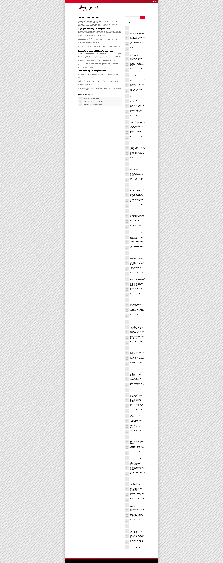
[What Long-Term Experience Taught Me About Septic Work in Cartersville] (127, 206)
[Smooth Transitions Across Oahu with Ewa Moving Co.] (127, 353)
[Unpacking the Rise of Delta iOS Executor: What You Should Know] (127, 258)
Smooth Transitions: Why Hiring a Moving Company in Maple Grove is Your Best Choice (137, 384)
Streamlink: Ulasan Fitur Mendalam (137, 241)
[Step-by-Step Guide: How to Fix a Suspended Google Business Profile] (127, 447)
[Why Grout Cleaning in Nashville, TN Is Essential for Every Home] (127, 289)
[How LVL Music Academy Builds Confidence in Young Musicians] (127, 364)
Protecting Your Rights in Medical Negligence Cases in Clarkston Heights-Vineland (136, 395)
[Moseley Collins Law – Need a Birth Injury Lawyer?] (127, 369)
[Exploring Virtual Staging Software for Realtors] (127, 416)
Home (122, 7)
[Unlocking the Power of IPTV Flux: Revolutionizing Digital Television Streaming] (127, 400)
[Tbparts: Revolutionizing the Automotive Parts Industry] (127, 269)
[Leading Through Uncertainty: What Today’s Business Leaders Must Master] (127, 274)
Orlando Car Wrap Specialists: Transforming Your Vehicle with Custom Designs (136, 531)
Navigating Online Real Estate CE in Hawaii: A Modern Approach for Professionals (137, 374)
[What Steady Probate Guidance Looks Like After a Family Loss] (127, 38)
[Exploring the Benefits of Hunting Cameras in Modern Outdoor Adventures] (127, 442)
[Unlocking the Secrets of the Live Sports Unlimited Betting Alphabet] (127, 458)
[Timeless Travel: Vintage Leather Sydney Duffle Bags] (127, 421)
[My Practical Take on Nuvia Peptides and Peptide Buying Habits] (127, 70)
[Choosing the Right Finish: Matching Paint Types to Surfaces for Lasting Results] (127, 322)
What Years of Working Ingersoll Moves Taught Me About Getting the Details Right (137, 185)
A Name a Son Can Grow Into (136, 220)
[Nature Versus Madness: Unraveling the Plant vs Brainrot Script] (127, 305)
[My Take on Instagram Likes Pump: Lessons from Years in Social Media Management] (127, 138)
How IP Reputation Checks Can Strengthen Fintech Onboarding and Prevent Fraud (137, 153)
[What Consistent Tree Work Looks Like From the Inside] (127, 169)
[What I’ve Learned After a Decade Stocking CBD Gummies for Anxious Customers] (127, 180)
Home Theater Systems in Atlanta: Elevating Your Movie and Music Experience (136, 505)
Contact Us (133, 7)
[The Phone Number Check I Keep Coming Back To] (127, 127)
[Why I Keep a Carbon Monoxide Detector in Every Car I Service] (127, 112)
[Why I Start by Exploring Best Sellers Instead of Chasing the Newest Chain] (127, 216)
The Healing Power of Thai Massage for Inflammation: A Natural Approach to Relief (137, 263)
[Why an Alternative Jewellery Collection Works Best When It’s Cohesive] (127, 174)
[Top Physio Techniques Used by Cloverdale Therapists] (127, 379)
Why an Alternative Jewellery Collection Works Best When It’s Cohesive (136, 174)
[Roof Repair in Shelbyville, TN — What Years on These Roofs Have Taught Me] (127, 195)
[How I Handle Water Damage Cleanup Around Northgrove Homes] (127, 75)
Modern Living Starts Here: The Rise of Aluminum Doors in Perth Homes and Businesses (137, 390)
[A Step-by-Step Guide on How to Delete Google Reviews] (127, 432)
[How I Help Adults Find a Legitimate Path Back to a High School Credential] (127, 28)
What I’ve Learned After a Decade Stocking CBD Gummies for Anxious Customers (137, 179)
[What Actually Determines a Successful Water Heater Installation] (127, 211)
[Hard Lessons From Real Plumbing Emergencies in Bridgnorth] (127, 190)
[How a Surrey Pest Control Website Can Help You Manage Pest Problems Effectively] (127, 468)
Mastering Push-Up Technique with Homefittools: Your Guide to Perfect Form (137, 536)
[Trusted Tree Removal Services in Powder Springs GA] (127, 164)
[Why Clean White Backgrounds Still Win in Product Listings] (127, 106)
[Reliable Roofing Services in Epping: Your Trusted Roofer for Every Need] (127, 343)
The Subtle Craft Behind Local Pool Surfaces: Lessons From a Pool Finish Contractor (137, 148)
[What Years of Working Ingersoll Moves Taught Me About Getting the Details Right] (127, 185)
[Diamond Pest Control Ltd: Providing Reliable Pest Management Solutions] (127, 495)
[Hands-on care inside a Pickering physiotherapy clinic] (127, 96)
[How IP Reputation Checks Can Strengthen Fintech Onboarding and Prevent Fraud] (127, 153)
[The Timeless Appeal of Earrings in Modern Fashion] (127, 453)
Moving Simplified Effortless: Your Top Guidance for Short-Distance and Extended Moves (137, 237)
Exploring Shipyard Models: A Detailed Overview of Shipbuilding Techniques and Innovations (137, 547)
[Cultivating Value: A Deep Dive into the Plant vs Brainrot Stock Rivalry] (127, 300)
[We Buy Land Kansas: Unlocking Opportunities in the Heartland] (127, 406)
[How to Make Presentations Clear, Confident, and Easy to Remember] (127, 132)
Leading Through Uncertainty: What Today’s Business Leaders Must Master (137, 274)
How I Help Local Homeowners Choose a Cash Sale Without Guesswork (136, 49)
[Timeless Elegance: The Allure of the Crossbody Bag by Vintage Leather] (127, 310)
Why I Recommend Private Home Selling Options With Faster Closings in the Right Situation (137, 54)
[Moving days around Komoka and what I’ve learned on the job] (127, 59)
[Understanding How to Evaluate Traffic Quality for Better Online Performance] (127, 122)
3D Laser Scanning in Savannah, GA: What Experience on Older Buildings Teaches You (137, 200)
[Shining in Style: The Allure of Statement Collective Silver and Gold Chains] (127, 253)
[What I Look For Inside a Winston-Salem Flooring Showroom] (127, 91)
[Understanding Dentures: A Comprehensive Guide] (127, 437)
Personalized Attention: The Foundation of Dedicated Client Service (136, 295)
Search (142, 17)
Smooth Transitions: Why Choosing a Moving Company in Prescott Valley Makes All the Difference (137, 337)
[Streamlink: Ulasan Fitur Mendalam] (127, 242)
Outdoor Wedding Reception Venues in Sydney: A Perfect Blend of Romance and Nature (137, 489)
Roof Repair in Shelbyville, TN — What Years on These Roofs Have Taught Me (136, 195)
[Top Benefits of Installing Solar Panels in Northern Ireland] (127, 248)
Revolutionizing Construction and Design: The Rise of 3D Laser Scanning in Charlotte (136, 284)
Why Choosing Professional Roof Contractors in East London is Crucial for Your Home (137, 411)
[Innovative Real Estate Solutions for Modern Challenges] (127, 332)
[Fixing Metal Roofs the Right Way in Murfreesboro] (127, 227)
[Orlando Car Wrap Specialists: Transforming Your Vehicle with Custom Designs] (127, 531)
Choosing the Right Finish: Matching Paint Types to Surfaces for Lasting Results (137, 322)
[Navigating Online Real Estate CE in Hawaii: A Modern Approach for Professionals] (127, 374)
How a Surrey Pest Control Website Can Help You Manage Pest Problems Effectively (137, 468)
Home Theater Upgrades (135, 524)
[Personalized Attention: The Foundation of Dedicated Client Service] (127, 295)
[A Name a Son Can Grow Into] (127, 221)
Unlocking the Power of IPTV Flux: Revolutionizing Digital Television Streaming (136, 400)
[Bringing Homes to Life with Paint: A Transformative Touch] (127, 500)
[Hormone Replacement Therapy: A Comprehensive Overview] (127, 521)
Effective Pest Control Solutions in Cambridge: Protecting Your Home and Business (136, 515)
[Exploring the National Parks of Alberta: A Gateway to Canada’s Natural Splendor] (127, 463)
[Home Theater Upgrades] (127, 526)
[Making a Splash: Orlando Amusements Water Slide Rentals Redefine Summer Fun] (127, 426)
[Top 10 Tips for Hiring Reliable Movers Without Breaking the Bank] (127, 479)
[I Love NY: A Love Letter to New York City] (127, 510)
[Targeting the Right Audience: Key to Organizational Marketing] (127, 484)
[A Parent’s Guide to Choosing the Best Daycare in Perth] (127, 474)
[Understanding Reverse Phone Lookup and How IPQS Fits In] (127, 117)
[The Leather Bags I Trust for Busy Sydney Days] (127, 44)
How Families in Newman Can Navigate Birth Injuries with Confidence (136, 158)
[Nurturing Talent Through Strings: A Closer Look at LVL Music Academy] (127, 358)
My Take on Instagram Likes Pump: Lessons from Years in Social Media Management (137, 137)
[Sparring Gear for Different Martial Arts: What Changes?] (127, 348)
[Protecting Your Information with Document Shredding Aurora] (127, 143)
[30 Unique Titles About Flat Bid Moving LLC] (127, 80)
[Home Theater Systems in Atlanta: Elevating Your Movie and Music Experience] (127, 505)
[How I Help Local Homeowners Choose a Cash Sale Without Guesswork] (127, 49)
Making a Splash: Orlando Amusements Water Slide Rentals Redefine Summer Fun (136, 426)
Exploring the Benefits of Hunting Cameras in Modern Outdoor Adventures (136, 442)
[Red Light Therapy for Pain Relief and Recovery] (127, 101)
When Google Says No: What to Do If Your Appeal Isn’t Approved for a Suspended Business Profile (137, 327)
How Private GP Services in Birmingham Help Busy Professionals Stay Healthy (137, 64)
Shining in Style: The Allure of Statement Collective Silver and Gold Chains (137, 253)
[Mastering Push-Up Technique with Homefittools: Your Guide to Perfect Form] (127, 536)
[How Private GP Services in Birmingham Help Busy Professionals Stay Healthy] (127, 64)
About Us (127, 7)
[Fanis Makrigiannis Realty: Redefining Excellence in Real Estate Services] (127, 279)
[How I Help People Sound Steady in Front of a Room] (127, 85)
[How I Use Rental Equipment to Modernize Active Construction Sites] (127, 33)
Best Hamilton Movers (101, 54)
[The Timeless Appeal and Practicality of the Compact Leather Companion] (127, 232)
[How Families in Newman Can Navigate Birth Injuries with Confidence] (127, 159)
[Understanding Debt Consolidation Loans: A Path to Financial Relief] (127, 542)
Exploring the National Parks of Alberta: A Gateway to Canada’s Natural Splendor (136, 463)
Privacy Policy (141, 7)
